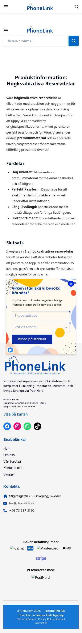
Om (6, 455)
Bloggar (9, 474)
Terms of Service (27, 619)
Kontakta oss (12, 468)
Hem (6, 448)
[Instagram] (17, 426)
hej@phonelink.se (21, 503)
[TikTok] (37, 426)
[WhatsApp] (27, 426)
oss (12, 455)
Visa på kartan (15, 414)
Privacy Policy (46, 619)
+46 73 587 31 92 (21, 510)
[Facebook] (7, 426)
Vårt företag (12, 461)
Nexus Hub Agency (50, 615)
